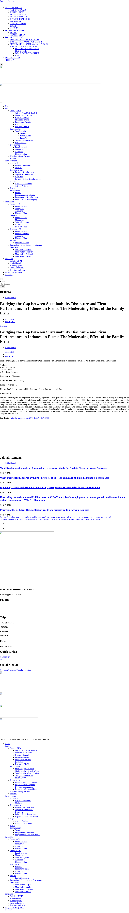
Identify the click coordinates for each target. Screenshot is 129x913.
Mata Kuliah (15, 247)
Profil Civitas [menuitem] (15, 766)
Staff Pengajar (20, 131)
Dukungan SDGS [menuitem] (22, 764)
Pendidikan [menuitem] (9, 837)
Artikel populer (16, 265)
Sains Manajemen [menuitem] (22, 857)
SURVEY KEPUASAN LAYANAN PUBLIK (29, 44)
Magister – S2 (15, 215)
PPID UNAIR (21, 51)
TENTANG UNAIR (13, 8)
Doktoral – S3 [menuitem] (15, 864)
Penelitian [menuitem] (9, 894)
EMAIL (13, 26)
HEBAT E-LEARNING (20, 19)
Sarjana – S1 (15, 204)
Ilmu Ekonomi (21, 147)
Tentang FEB (15, 111)
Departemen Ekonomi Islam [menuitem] (26, 789)
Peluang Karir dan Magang (26, 199)
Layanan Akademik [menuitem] (23, 800)
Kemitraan (19, 124)
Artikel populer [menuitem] (16, 901)
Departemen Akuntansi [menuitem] (24, 787)
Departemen (15, 145)
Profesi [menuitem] (13, 876)
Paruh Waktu (25, 138)
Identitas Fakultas (22, 120)
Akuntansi (19, 152)
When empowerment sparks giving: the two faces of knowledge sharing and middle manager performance (54, 477)
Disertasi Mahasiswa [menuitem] (18, 905)
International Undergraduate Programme (26, 245)
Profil (7, 108)
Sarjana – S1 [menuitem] (15, 839)
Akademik (14, 163)
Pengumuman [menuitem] (15, 828)
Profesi (13, 240)
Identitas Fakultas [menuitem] (22, 757)
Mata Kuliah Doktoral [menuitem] (24, 889)
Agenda (13, 181)
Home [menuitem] (7, 744)
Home (7, 106)
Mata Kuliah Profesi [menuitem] (23, 891)
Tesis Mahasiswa (17, 268)
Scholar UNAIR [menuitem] (16, 896)
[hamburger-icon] (1, 102)
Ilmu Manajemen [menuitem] (22, 869)
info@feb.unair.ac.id (9, 605)
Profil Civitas (15, 129)
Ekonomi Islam (21, 154)
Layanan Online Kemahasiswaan (28, 179)
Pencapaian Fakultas (23, 122)
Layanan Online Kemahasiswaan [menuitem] (28, 816)
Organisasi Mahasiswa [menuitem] (24, 810)
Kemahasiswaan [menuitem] (16, 805)
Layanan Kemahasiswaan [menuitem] (25, 807)
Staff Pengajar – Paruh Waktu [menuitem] (27, 773)
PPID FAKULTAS (12, 58)
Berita (12, 188)
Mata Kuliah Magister (24, 252)
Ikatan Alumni (20, 142)
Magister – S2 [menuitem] (15, 851)
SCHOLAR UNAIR (18, 17)
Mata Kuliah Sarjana (23, 249)
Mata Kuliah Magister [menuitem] (24, 887)
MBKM (18, 168)
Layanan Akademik (23, 165)
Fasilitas (13, 158)
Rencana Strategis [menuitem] (22, 755)
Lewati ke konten (7, 1)
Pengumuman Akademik (25, 195)
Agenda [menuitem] (13, 819)
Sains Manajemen (22, 222)
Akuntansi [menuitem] (19, 846)
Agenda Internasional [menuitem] (23, 823)
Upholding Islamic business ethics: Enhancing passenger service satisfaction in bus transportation (50, 487)
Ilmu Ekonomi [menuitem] (21, 841)
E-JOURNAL (15, 21)
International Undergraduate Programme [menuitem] (26, 880)
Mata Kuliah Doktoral (24, 254)
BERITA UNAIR (17, 12)
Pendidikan (9, 202)
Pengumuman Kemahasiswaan (27, 197)
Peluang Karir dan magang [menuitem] (25, 814)
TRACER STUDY (18, 35)
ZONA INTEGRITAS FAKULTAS (24, 39)
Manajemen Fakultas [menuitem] (23, 753)
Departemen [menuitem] (15, 780)
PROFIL (13, 33)
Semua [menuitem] (18, 830)
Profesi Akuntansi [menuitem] (22, 878)
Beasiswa (19, 177)
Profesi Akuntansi (22, 243)
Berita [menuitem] (12, 825)
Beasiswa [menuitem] (19, 812)
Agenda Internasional (23, 183)
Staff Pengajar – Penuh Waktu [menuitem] (27, 771)
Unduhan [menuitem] (8, 910)
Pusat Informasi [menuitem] (11, 796)
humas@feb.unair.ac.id (10, 607)
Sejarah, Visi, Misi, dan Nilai (26, 113)
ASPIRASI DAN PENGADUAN (24, 46)
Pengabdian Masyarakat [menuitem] (14, 907)
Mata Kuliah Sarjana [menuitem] (23, 885)
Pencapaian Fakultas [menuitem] (23, 759)
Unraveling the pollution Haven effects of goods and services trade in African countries (44, 510)
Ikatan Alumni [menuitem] (20, 778)
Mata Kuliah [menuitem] (15, 882)
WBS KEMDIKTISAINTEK (27, 53)
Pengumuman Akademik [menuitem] (25, 832)
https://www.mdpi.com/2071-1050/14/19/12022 (30, 418)
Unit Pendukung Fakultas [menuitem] (20, 791)
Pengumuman (15, 190)
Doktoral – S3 (15, 229)
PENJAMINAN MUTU (15, 30)
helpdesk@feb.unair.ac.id (11, 610)
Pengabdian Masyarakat (14, 272)
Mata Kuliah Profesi (23, 256)
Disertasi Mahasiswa (18, 270)
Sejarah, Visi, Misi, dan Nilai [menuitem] (26, 750)
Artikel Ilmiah (15, 263)
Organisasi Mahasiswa (24, 174)
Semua (23, 133)
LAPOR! (19, 55)
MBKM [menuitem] (18, 803)
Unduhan (8, 274)
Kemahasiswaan (16, 170)
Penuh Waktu (25, 136)
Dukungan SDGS (22, 127)
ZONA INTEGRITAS (14, 37)
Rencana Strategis (22, 117)
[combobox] (11, 284)
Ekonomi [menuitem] (18, 866)
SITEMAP (9, 60)
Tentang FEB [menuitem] (15, 748)
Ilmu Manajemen (22, 234)
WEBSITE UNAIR (18, 10)
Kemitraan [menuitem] (19, 762)
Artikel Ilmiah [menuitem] (15, 898)
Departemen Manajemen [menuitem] (25, 785)
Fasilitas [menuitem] (13, 794)
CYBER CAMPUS (18, 24)
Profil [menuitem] (7, 746)
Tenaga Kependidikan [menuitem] (24, 775)
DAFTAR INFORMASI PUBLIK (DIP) (26, 42)
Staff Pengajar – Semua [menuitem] (24, 769)
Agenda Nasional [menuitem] (22, 821)
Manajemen (19, 149)
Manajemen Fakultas (23, 115)
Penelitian (9, 259)
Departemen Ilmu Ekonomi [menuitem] (26, 782)
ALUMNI (14, 28)
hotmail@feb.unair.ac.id (10, 612)
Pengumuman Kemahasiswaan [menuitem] (27, 835)
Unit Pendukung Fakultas (20, 156)
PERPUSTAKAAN (18, 14)
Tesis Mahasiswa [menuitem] (17, 903)
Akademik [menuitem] (14, 798)
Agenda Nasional (22, 186)
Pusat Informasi (11, 161)
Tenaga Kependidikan (24, 140)
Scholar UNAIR (16, 261)
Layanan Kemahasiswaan (25, 172)
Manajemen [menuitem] (19, 844)
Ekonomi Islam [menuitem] (21, 848)
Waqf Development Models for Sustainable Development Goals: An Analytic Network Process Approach (53, 468)
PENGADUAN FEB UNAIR (27, 49)
